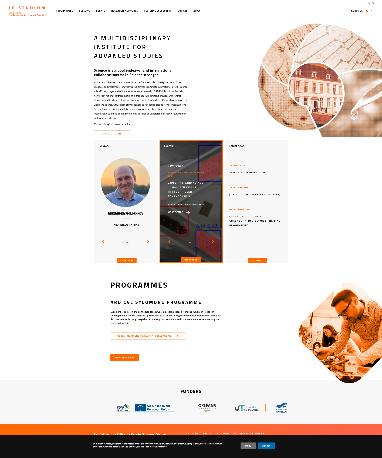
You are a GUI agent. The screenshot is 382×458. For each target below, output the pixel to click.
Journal (182, 10)
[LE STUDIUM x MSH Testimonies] (255, 194)
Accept (266, 445)
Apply (197, 10)
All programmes (125, 357)
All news (257, 260)
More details (175, 212)
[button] (103, 243)
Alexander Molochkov (125, 213)
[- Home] (27, 11)
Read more (150, 446)
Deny (248, 445)
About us (357, 10)
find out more (111, 133)
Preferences (161, 446)
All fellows (127, 260)
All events (191, 259)
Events (100, 10)
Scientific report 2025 (247, 172)
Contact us (229, 433)
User (367, 10)
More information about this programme (145, 336)
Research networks (124, 10)
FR (369, 3)
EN (373, 3)
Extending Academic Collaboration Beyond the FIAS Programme (255, 221)
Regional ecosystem (157, 10)
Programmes (64, 10)
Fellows (84, 10)
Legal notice (210, 433)
